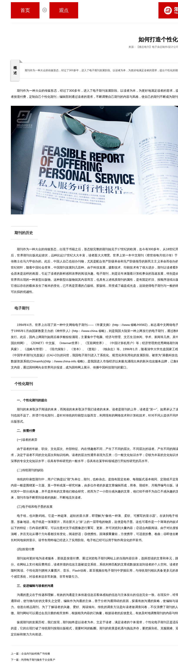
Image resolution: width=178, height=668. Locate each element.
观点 (64, 10)
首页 (25, 10)
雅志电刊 (144, 46)
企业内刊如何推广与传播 (30, 653)
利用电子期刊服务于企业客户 (33, 659)
